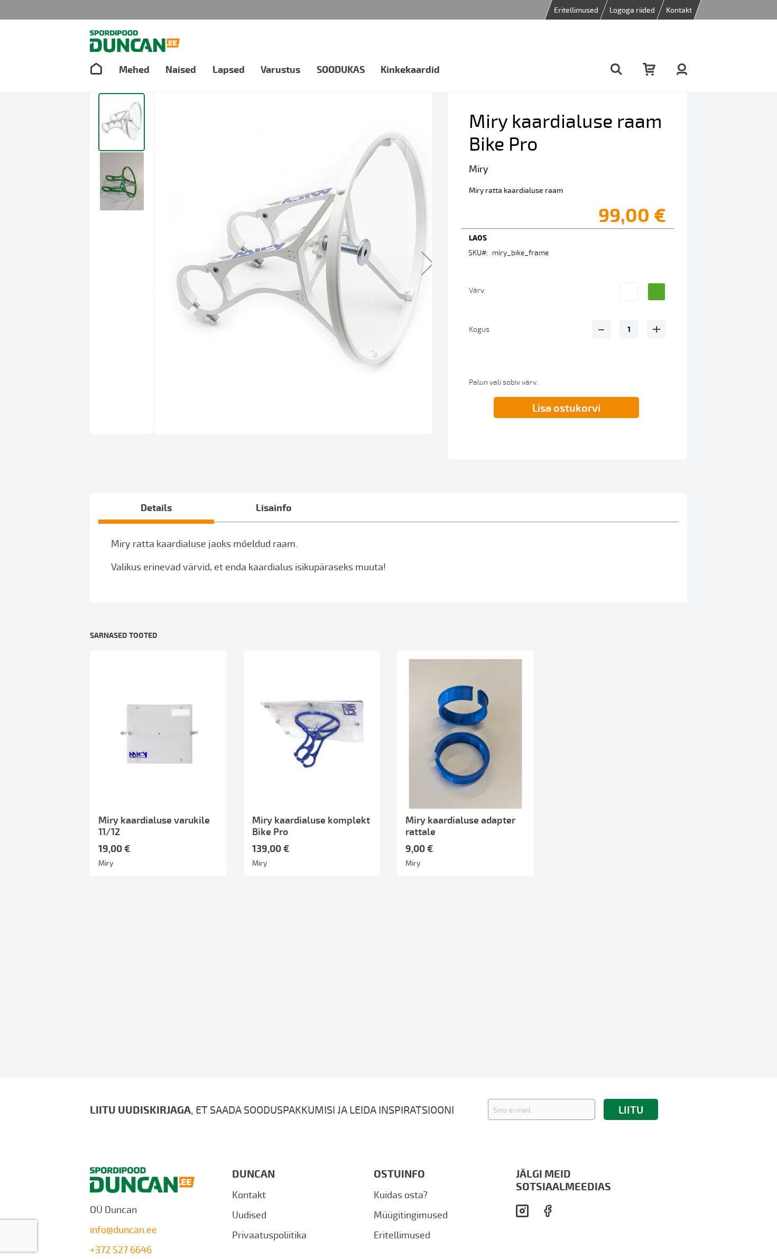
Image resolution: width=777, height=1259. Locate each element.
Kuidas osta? (401, 1194)
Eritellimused (576, 9)
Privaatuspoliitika (269, 1234)
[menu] (264, 69)
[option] (629, 291)
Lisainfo (274, 507)
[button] (427, 263)
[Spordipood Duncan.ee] (135, 41)
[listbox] (646, 296)
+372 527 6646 (121, 1249)
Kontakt (679, 9)
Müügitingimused (411, 1214)
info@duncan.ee (123, 1229)
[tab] (156, 507)
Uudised (249, 1214)
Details (156, 507)
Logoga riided (632, 9)
